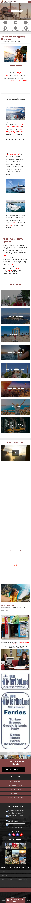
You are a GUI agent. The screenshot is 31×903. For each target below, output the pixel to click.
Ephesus (9, 73)
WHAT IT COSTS (15, 801)
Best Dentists (25, 30)
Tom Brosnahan (15, 897)
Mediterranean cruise (14, 163)
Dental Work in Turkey (8, 605)
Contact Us (4, 900)
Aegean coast (23, 73)
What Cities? (15, 11)
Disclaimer (24, 897)
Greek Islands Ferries (15, 352)
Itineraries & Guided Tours (15, 369)
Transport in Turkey (15, 425)
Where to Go (15, 24)
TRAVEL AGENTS (15, 789)
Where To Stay (15, 30)
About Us (6, 897)
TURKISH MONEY (15, 793)
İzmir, (7, 131)
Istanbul (19, 129)
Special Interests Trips (15, 388)
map (6, 75)
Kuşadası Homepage (15, 316)
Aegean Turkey (15, 334)
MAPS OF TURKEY (15, 782)
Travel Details (15, 407)
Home (5, 24)
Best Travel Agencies (15, 297)
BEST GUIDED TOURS (16, 785)
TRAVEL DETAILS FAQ (15, 797)
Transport (5, 30)
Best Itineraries (26, 24)
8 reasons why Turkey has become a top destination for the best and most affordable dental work (14, 609)
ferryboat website (14, 133)
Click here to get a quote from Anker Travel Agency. (15, 80)
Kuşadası (20, 72)
